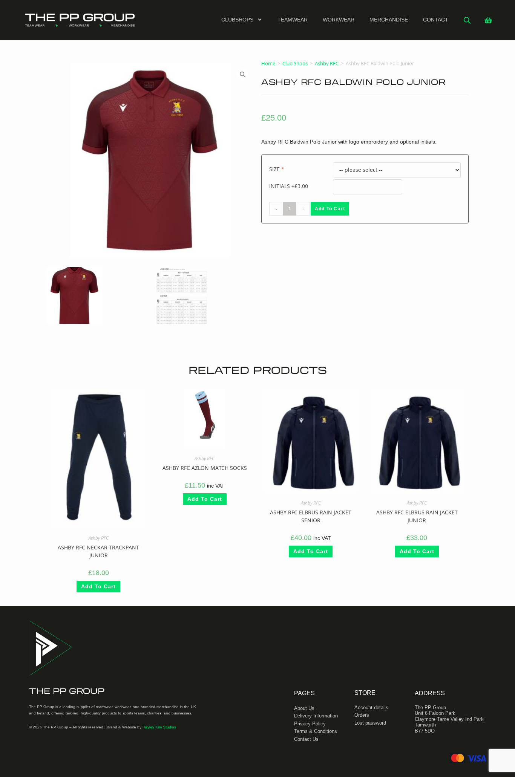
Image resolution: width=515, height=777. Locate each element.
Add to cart (330, 208)
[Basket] (488, 20)
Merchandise (388, 20)
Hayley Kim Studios (159, 727)
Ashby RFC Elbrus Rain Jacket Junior (416, 516)
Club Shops (295, 63)
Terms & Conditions (315, 731)
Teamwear (292, 20)
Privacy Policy (310, 724)
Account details (371, 707)
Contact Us (306, 739)
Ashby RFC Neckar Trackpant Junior (98, 551)
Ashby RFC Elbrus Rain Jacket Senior (310, 516)
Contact (435, 20)
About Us (304, 708)
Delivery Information (316, 716)
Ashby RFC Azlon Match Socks (204, 468)
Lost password (370, 723)
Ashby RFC (327, 63)
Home (268, 63)
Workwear (338, 20)
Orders (361, 715)
